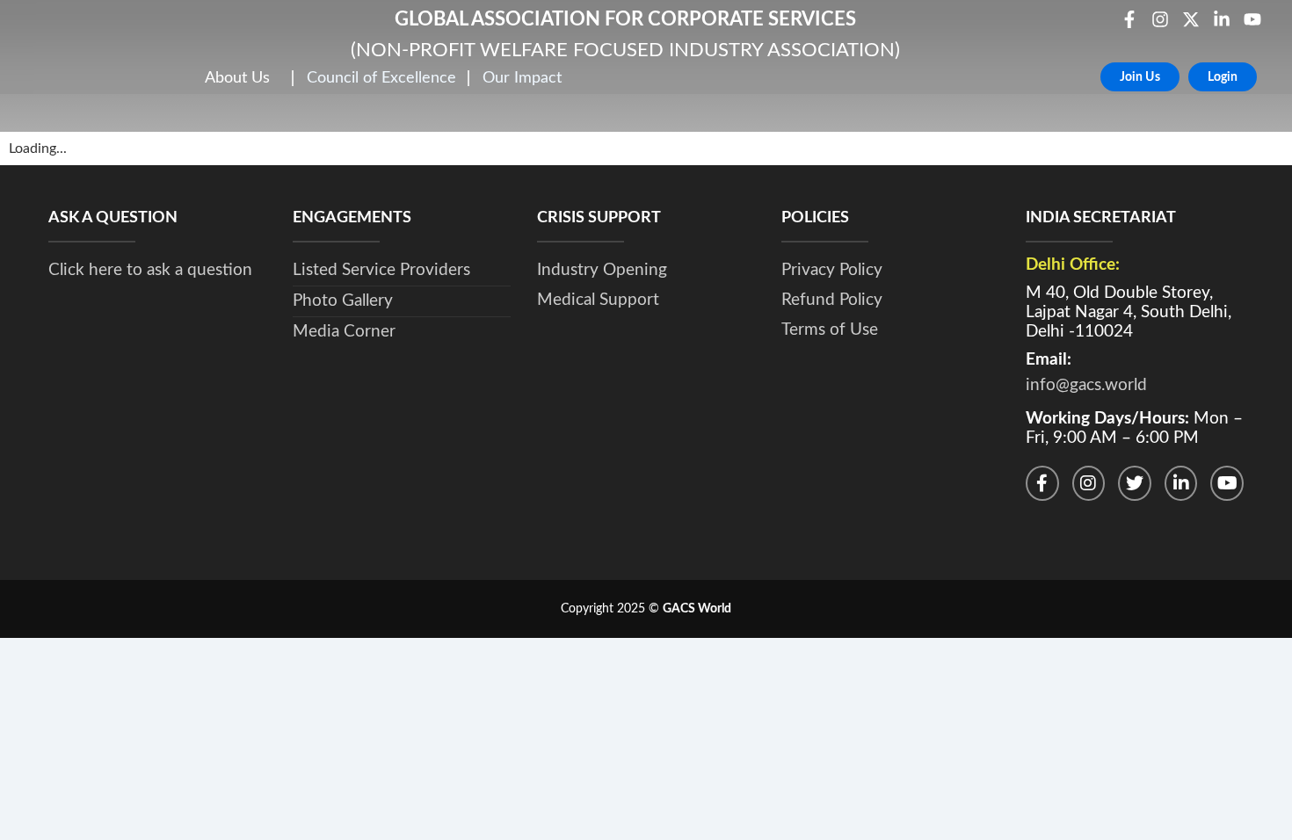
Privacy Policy (831, 270)
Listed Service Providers (381, 270)
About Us (237, 77)
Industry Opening (602, 270)
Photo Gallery (343, 301)
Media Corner (344, 331)
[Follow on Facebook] (1042, 483)
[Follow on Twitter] (1134, 483)
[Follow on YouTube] (1227, 483)
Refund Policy (831, 300)
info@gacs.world (1086, 385)
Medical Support (598, 300)
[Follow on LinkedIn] (1181, 483)
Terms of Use (829, 330)
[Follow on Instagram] (1089, 483)
